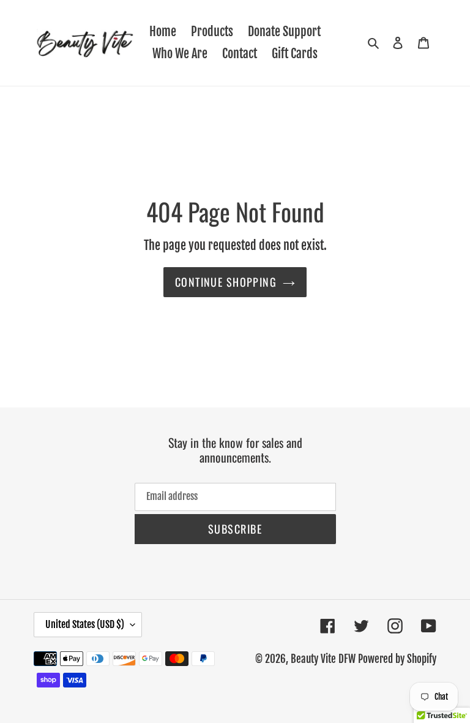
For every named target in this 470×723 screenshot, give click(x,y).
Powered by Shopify (397, 659)
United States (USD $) (84, 624)
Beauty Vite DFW (323, 659)
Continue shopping (226, 282)
